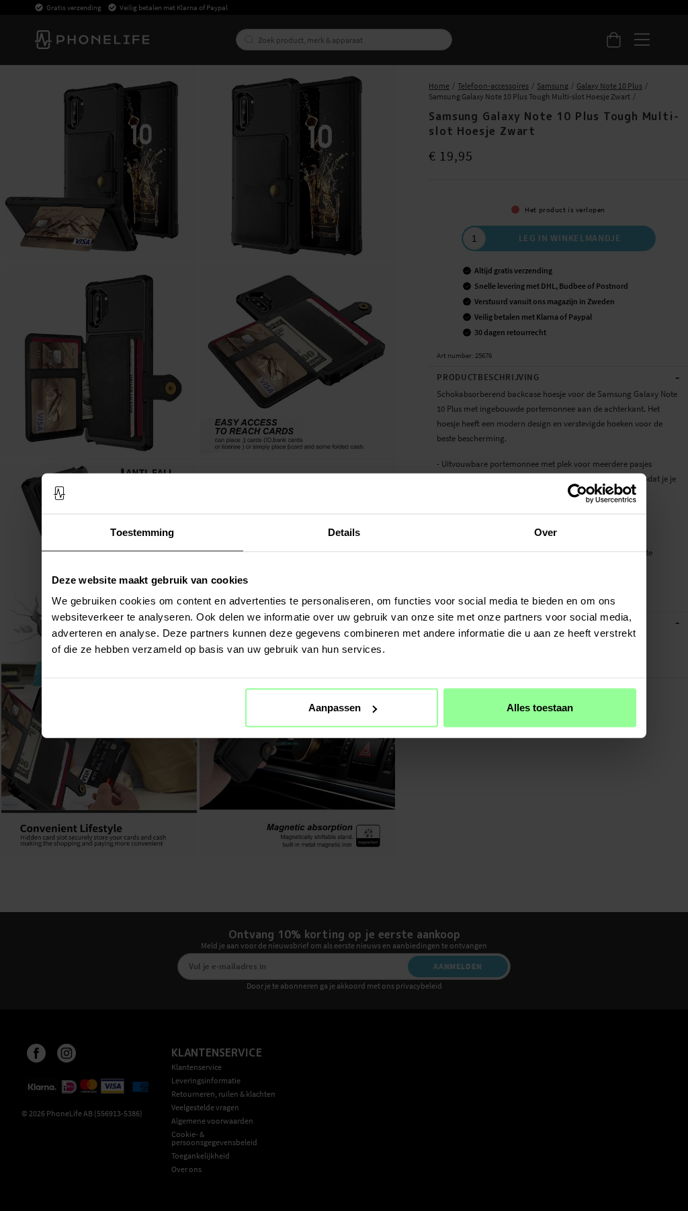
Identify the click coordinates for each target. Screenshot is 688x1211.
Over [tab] (545, 531)
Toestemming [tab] (142, 531)
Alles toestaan (540, 707)
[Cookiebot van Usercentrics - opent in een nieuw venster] (577, 493)
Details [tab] (344, 531)
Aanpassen (334, 707)
